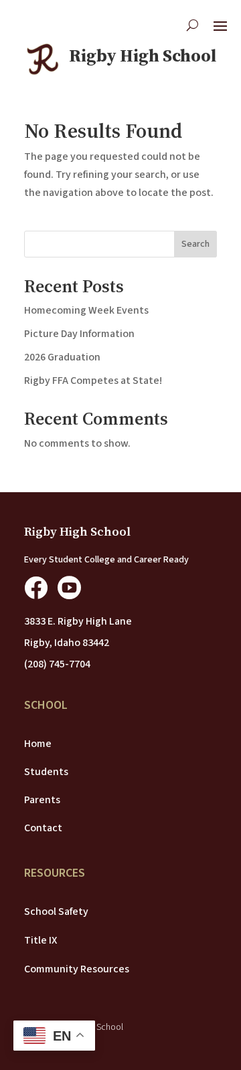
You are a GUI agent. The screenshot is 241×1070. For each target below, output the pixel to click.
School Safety (56, 911)
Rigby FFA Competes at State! (93, 380)
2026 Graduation (62, 357)
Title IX (40, 940)
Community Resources (76, 969)
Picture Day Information (79, 333)
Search (195, 244)
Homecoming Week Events (86, 310)
